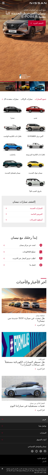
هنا (35, 472)
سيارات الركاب (26, 99)
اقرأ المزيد (41, 325)
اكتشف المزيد (38, 20)
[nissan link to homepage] (38, 3)
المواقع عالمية (41, 458)
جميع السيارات (40, 99)
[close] (2, 469)
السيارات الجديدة (36, 208)
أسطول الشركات (36, 220)
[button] (3, 3)
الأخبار (44, 461)
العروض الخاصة (36, 214)
